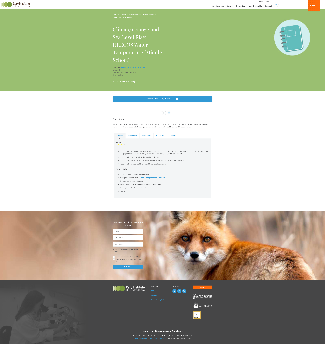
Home (115, 14)
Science (230, 6)
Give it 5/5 (124, 144)
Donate (313, 5)
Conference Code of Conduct (155, 338)
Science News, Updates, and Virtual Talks (129, 260)
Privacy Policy (139, 338)
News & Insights (255, 6)
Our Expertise (218, 6)
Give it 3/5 (121, 144)
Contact (154, 295)
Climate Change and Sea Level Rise (152, 178)
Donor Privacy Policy (158, 300)
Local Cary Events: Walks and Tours (128, 257)
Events (268, 1)
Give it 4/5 (123, 144)
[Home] (15, 8)
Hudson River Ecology (149, 14)
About (261, 1)
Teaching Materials (134, 14)
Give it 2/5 (120, 144)
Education (240, 6)
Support (268, 6)
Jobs (152, 290)
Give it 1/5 (118, 144)
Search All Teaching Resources (161, 99)
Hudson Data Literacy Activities (123, 17)
